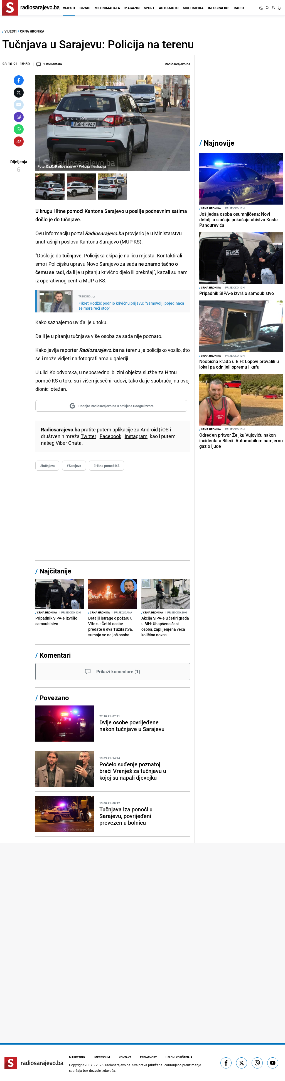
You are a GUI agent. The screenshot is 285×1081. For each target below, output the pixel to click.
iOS (165, 429)
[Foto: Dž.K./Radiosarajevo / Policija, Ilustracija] (50, 186)
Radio (239, 8)
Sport (149, 8)
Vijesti (69, 8)
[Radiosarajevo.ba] (33, 1063)
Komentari (55, 655)
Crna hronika (32, 31)
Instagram (136, 436)
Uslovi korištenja (179, 1057)
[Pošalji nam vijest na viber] (257, 1062)
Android (149, 429)
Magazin (131, 8)
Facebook (110, 436)
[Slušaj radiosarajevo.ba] (279, 8)
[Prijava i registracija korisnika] (273, 7)
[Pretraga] (267, 8)
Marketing (77, 1057)
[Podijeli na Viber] (19, 117)
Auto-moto (168, 8)
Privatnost (148, 1057)
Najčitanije (55, 570)
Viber (61, 442)
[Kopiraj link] (19, 141)
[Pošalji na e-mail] (19, 105)
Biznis (85, 8)
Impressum (102, 1057)
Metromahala (107, 8)
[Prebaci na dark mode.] (261, 8)
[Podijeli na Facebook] (19, 80)
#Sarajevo (74, 465)
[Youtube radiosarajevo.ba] (272, 1062)
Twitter (88, 436)
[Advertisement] (112, 516)
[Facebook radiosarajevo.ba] (226, 1062)
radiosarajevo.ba (118, 1065)
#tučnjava (47, 465)
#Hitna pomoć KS (106, 465)
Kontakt (125, 1057)
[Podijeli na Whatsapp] (19, 129)
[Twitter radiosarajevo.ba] (241, 1062)
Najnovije (219, 143)
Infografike (218, 8)
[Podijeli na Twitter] (19, 93)
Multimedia (193, 8)
